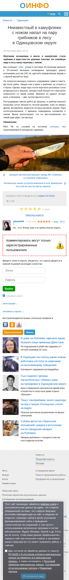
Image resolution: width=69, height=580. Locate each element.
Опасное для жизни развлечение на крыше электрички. (42, 414)
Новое (29, 332)
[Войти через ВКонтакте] (5, 325)
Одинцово (22, 20)
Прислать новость (34, 215)
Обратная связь (10, 491)
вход (52, 14)
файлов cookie (48, 504)
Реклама (40, 463)
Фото (4, 471)
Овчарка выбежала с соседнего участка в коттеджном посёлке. (40, 439)
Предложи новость (45, 459)
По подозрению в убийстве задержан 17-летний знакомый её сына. (41, 348)
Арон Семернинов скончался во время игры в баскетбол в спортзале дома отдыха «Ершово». (43, 391)
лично (56, 221)
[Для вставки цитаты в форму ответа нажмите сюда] (62, 221)
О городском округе (45, 471)
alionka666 (18, 221)
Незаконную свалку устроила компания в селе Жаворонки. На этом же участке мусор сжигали (33, 185)
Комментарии (9, 483)
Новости (7, 20)
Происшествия (12, 332)
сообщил (54, 126)
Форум (5, 475)
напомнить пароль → (13, 311)
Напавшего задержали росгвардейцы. (40, 369)
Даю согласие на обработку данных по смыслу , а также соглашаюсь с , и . (34, 561)
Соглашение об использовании (18, 499)
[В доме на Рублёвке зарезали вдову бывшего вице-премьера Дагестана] (11, 345)
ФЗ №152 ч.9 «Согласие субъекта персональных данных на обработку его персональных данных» (34, 558)
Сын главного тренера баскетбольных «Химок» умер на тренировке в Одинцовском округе (43, 379)
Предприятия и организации (50, 479)
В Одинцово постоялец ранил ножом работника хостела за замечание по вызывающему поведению (43, 361)
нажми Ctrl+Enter (46, 196)
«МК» (21, 67)
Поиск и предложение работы (51, 475)
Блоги (5, 479)
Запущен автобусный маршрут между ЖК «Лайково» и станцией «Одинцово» (35, 176)
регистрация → (10, 303)
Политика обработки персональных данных (24, 495)
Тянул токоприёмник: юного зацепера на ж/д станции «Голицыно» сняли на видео (43, 404)
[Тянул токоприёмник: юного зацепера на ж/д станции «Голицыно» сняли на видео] (11, 407)
